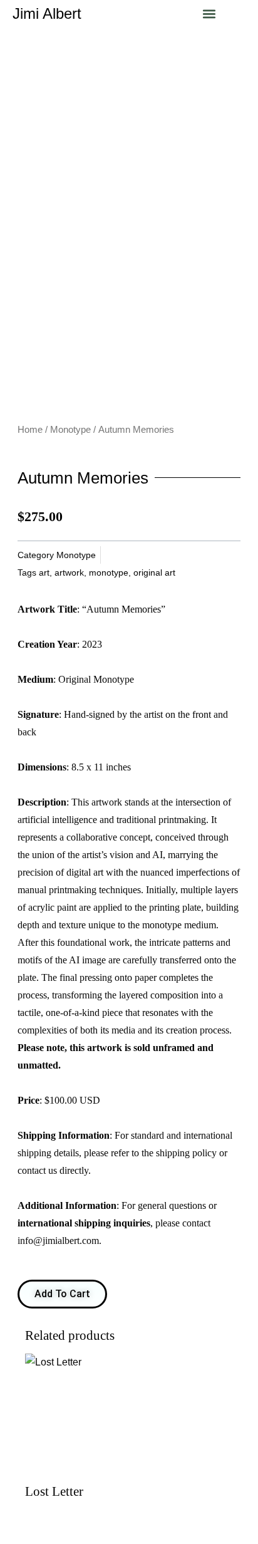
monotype (108, 572)
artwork (69, 572)
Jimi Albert (47, 13)
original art (154, 572)
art (44, 572)
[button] (209, 13)
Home (30, 430)
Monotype (70, 430)
